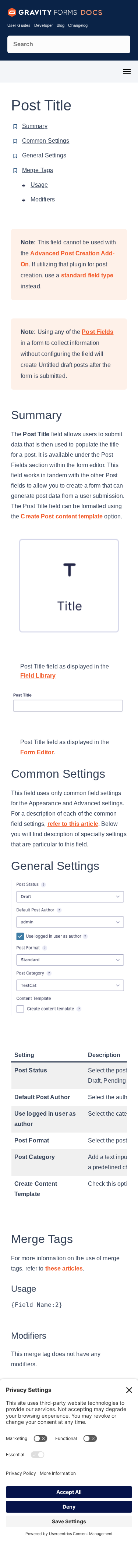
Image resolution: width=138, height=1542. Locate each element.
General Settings (44, 155)
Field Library (38, 675)
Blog (60, 25)
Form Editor (37, 752)
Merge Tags (37, 170)
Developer (43, 25)
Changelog (78, 25)
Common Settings (46, 141)
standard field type (87, 275)
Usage (39, 185)
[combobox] (68, 44)
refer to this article (72, 824)
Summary (34, 126)
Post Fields (97, 332)
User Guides (19, 25)
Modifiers (43, 199)
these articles (64, 1268)
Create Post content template (62, 516)
